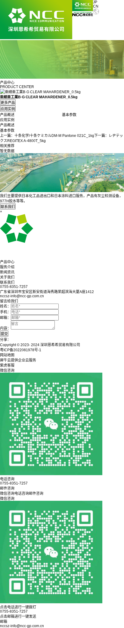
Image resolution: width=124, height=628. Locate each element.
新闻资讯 (7, 272)
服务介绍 (7, 267)
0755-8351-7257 (14, 611)
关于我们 (7, 277)
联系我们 (7, 282)
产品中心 (7, 262)
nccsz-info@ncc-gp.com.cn (22, 626)
